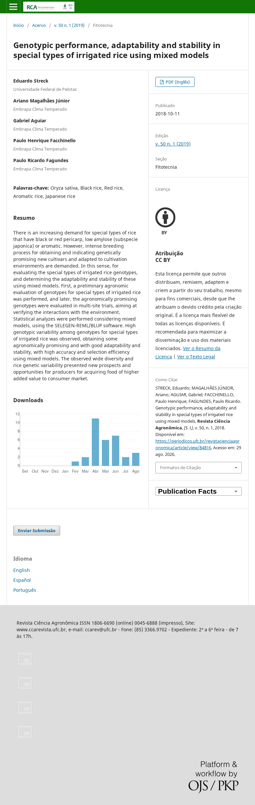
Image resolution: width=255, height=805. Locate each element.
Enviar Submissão (36, 530)
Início (18, 25)
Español (22, 580)
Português (24, 590)
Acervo (39, 25)
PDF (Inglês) (177, 82)
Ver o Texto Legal (196, 356)
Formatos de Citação (180, 467)
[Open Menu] (13, 6)
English (21, 570)
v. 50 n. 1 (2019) (69, 25)
